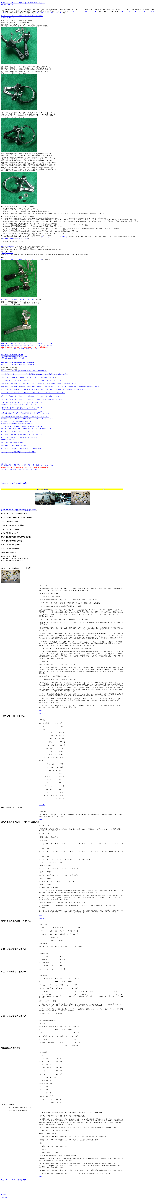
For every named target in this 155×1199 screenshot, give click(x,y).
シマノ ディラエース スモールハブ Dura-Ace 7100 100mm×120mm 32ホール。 (23, 426)
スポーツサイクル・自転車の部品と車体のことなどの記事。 (18, 364)
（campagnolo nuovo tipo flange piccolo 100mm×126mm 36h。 (17, 423)
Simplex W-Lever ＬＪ (7, 4)
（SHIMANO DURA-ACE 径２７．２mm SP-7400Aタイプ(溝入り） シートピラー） (25, 413)
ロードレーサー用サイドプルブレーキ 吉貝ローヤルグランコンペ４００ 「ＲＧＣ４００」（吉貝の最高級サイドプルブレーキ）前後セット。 (43, 389)
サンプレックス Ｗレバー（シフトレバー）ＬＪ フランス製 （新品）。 (23, 3)
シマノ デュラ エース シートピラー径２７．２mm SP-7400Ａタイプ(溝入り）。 (23, 412)
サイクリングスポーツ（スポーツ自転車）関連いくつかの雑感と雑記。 (21, 449)
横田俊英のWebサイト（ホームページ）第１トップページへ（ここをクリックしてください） (28, 345)
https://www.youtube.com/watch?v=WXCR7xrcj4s (55, 236)
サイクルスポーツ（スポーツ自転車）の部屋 (13, 483)
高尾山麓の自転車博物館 (8, 246)
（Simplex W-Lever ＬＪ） (8, 17)
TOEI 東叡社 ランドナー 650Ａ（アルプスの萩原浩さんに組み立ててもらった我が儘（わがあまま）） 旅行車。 (34, 374)
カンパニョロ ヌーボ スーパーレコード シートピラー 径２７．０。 (22, 402)
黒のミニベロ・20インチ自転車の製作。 (12, 442)
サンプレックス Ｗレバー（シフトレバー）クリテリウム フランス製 (21, 259)
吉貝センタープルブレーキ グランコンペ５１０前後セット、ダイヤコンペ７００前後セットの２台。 (30, 396)
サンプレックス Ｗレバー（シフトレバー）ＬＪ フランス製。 (19, 437)
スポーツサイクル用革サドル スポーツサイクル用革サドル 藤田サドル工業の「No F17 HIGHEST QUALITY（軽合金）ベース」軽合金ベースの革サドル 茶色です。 (51, 386)
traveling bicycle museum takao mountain (14, 356)
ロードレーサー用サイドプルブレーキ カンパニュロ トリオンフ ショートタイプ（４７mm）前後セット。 (33, 393)
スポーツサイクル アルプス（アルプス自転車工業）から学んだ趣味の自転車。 (24, 371)
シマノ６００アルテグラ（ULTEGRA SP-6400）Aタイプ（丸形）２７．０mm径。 (25, 417)
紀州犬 (36, 349)
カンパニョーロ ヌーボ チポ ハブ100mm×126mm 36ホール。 (18, 421)
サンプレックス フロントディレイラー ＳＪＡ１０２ (17, 299)
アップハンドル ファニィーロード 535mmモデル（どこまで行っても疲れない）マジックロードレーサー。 (32, 380)
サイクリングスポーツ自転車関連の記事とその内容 (18, 510)
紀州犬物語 (13, 349)
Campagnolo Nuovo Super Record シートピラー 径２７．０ (19, 404)
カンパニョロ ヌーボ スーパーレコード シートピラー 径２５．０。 (22, 407)
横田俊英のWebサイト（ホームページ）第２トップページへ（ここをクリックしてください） (28, 343)
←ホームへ (4, 349)
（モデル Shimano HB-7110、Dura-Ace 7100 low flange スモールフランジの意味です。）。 (27, 428)
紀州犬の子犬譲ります (25, 349)
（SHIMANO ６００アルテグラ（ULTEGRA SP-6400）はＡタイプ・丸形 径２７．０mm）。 (28, 418)
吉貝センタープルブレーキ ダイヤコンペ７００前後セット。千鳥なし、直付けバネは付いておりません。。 (32, 399)
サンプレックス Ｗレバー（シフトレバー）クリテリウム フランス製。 (22, 434)
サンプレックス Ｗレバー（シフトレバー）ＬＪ (83, 11)
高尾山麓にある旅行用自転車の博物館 (12, 355)
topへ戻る (3, 1194)
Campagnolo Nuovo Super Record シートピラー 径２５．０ (19, 409)
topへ (40, 710)
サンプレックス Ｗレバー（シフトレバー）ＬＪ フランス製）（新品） (22, 16)
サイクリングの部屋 (42, 489)
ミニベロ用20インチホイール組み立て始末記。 (14, 445)
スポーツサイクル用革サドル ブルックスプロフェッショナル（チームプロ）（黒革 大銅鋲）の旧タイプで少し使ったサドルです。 (39, 383)
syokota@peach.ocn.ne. (7, 253)
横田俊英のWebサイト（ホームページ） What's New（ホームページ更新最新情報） (25, 347)
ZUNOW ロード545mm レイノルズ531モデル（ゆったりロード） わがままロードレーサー (28, 377)
